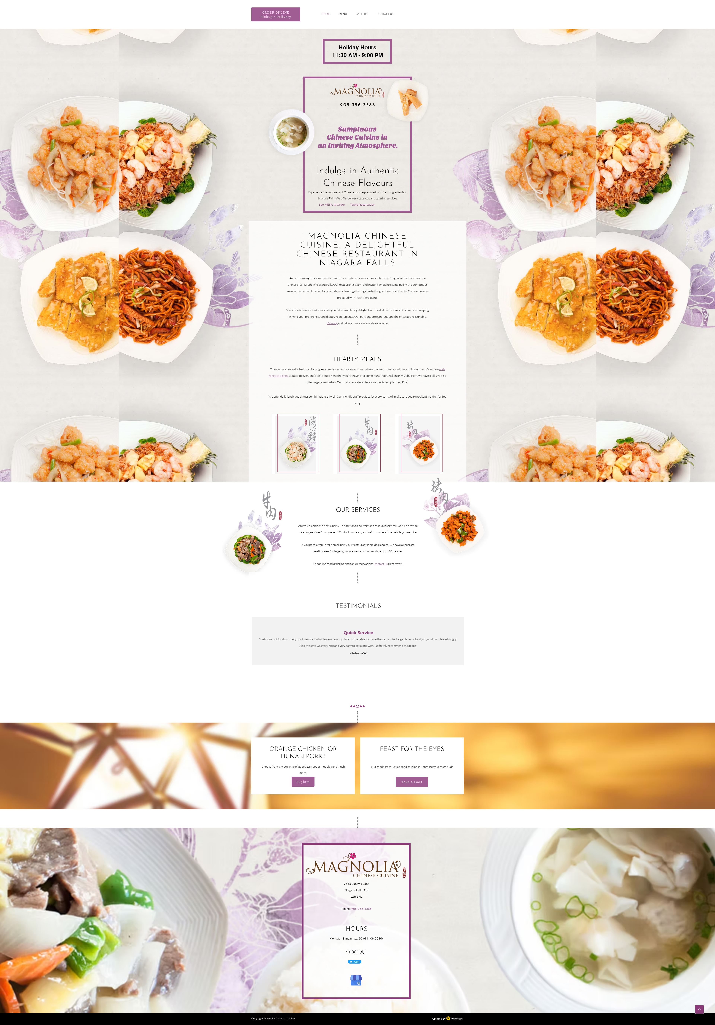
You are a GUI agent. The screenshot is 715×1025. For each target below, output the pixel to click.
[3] (357, 706)
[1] (351, 706)
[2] (354, 706)
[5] (364, 706)
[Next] (694, 646)
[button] (296, 444)
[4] (360, 706)
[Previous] (20, 646)
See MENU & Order (332, 204)
